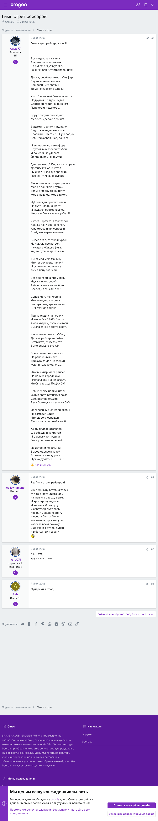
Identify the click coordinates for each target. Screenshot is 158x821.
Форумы (87, 734)
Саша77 (9, 21)
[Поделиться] (147, 38)
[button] (6, 5)
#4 (152, 583)
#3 (152, 549)
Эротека (87, 741)
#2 (152, 477)
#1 (152, 38)
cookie (55, 799)
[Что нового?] (153, 5)
